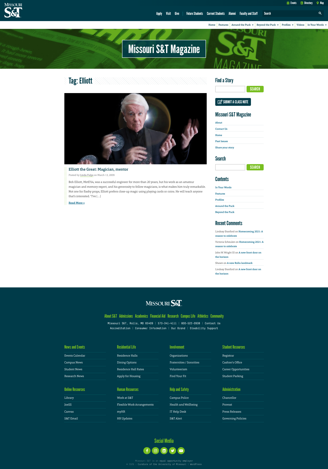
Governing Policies (234, 418)
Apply (159, 13)
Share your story (224, 147)
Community (217, 316)
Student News (73, 369)
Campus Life (188, 316)
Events (293, 3)
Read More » (77, 203)
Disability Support (204, 328)
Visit (168, 13)
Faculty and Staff (249, 13)
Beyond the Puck (266, 25)
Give (177, 13)
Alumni (232, 13)
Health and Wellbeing (184, 405)
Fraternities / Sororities (184, 362)
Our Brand (178, 328)
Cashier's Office (232, 362)
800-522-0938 (190, 323)
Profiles (286, 25)
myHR (121, 412)
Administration (231, 389)
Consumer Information (150, 328)
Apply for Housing (128, 376)
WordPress (196, 464)
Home (211, 25)
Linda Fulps (86, 175)
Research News (74, 376)
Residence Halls (127, 355)
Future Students (194, 13)
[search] (320, 13)
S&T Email (71, 418)
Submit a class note (235, 102)
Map (322, 3)
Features (223, 25)
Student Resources (233, 347)
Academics (141, 316)
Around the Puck (241, 25)
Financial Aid (158, 316)
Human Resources (128, 389)
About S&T (110, 316)
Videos (300, 25)
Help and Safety (179, 389)
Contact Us (221, 129)
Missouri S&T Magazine (164, 49)
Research (173, 316)
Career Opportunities (235, 369)
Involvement (177, 347)
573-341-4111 (167, 323)
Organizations (179, 355)
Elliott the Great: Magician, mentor (98, 169)
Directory (308, 3)
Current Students (216, 13)
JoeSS (68, 405)
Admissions (126, 316)
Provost (227, 405)
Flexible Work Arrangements (135, 405)
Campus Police (179, 398)
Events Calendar (74, 355)
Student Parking (232, 376)
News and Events (74, 347)
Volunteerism (178, 369)
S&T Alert (176, 418)
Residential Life (126, 347)
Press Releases (231, 412)
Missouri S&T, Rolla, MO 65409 (130, 323)
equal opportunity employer (176, 461)
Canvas (69, 412)
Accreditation (120, 328)
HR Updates (124, 418)
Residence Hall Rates (130, 369)
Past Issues (221, 141)
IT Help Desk (178, 412)
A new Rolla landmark (239, 263)
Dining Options (126, 362)
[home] (25, 11)
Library (69, 398)
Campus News (73, 362)
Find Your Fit (178, 376)
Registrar (228, 355)
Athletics (202, 316)
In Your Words (316, 25)
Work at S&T (125, 398)
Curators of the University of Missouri (162, 464)
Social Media (163, 440)
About (218, 122)
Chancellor (229, 398)
